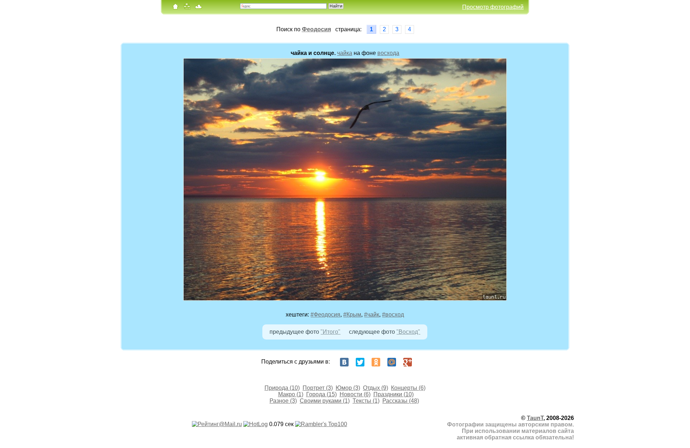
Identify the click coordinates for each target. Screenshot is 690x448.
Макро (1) (290, 394)
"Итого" (330, 332)
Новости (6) (355, 394)
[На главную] (175, 8)
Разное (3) (283, 401)
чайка (344, 53)
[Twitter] (360, 362)
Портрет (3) (318, 388)
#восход (393, 314)
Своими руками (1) (325, 401)
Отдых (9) (375, 388)
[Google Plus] (407, 362)
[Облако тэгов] (198, 8)
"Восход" (408, 332)
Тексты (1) (366, 401)
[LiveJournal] (423, 362)
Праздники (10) (393, 394)
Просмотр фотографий (493, 7)
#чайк (371, 314)
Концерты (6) (408, 388)
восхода (388, 53)
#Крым (352, 314)
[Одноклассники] (376, 362)
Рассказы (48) (400, 401)
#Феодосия (325, 314)
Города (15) (321, 394)
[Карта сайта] (186, 8)
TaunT (535, 418)
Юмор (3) (348, 388)
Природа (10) (282, 388)
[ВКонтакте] (344, 362)
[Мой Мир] (391, 362)
